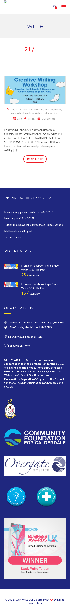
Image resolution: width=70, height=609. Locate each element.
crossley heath (35, 109)
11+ (12, 109)
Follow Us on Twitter (20, 345)
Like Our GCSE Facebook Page (25, 336)
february (49, 109)
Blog (19, 118)
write (46, 113)
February (35, 50)
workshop (37, 113)
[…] (15, 150)
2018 (18, 109)
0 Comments (48, 118)
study (28, 113)
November (30, 275)
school (20, 113)
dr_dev (31, 118)
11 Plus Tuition (12, 237)
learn (13, 113)
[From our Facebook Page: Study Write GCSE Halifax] (11, 270)
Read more (35, 159)
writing (54, 113)
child (24, 109)
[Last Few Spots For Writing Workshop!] (35, 89)
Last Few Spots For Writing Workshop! (35, 61)
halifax (57, 109)
